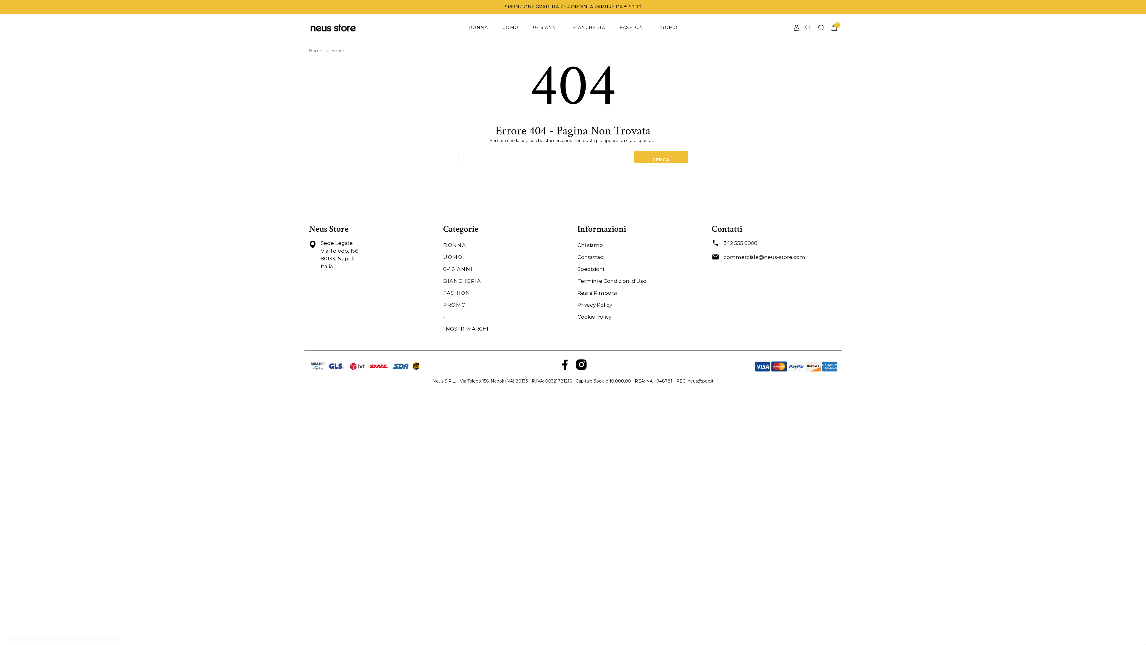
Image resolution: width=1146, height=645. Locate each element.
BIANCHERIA (462, 281)
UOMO (453, 257)
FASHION (456, 293)
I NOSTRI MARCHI (465, 329)
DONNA (454, 245)
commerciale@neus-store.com (764, 257)
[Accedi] (796, 27)
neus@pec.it (701, 381)
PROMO (454, 305)
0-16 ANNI (457, 269)
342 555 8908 (740, 243)
